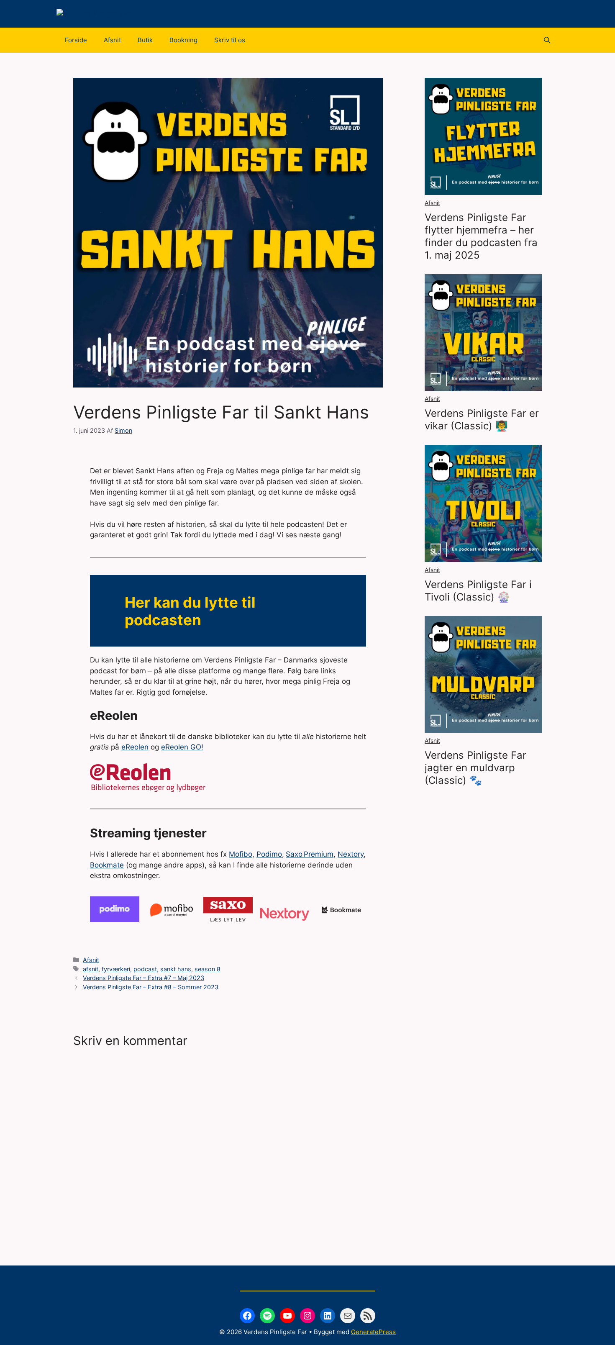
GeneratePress (373, 1332)
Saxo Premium (309, 854)
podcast (145, 969)
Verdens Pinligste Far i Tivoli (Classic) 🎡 (478, 590)
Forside (76, 40)
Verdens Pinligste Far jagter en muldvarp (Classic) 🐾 (475, 767)
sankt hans (175, 969)
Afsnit (112, 40)
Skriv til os (229, 40)
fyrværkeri (116, 969)
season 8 (207, 969)
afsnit (90, 969)
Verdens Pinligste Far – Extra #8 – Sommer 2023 (150, 987)
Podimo (269, 854)
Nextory (351, 854)
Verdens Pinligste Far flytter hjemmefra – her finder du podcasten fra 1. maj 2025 (481, 236)
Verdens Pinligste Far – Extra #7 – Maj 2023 (143, 977)
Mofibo (240, 854)
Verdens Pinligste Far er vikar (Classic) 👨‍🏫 (482, 419)
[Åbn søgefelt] (547, 40)
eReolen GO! (182, 747)
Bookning (183, 40)
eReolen (135, 747)
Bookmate (107, 865)
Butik (145, 40)
